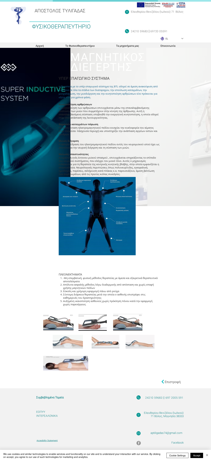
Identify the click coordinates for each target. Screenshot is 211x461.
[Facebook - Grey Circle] (138, 443)
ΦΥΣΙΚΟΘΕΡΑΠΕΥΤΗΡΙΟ (61, 26)
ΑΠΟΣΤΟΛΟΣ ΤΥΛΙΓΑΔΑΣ (60, 10)
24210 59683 (140, 31)
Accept (196, 455)
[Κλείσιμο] (207, 455)
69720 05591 (158, 31)
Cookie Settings (177, 455)
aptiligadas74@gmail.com (166, 433)
